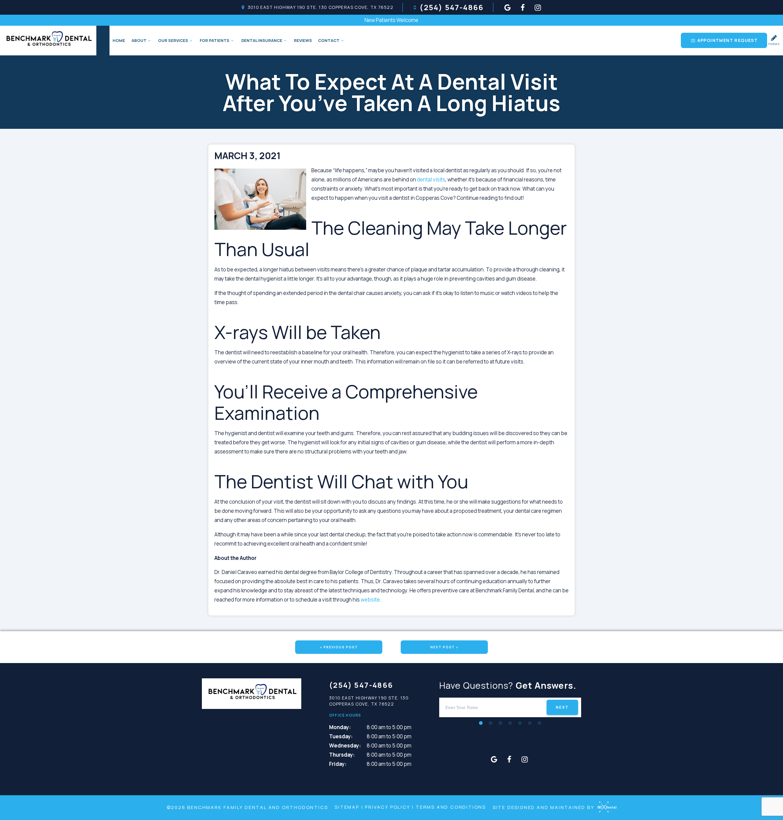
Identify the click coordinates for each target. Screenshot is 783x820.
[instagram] (538, 7)
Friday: (338, 763)
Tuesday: (341, 736)
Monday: (340, 727)
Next (562, 707)
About (139, 40)
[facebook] (523, 7)
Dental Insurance (261, 40)
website (370, 599)
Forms (774, 44)
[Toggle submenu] (149, 40)
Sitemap (347, 807)
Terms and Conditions (451, 807)
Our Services (173, 40)
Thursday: (342, 754)
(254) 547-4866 (452, 7)
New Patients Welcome (391, 20)
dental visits (431, 179)
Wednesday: (345, 745)
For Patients (214, 40)
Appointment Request (727, 40)
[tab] (480, 722)
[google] (508, 7)
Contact (329, 40)
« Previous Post (339, 647)
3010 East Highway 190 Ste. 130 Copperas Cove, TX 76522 (321, 7)
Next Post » (444, 647)
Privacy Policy (387, 807)
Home (119, 40)
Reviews (303, 40)
